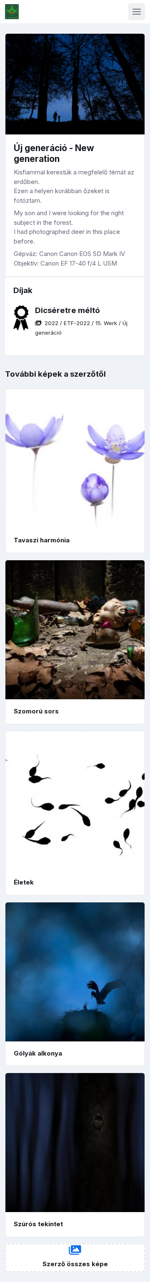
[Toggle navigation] (136, 11)
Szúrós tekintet (38, 1224)
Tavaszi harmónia (42, 540)
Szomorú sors (36, 711)
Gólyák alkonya (38, 1053)
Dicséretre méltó (67, 310)
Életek (24, 882)
